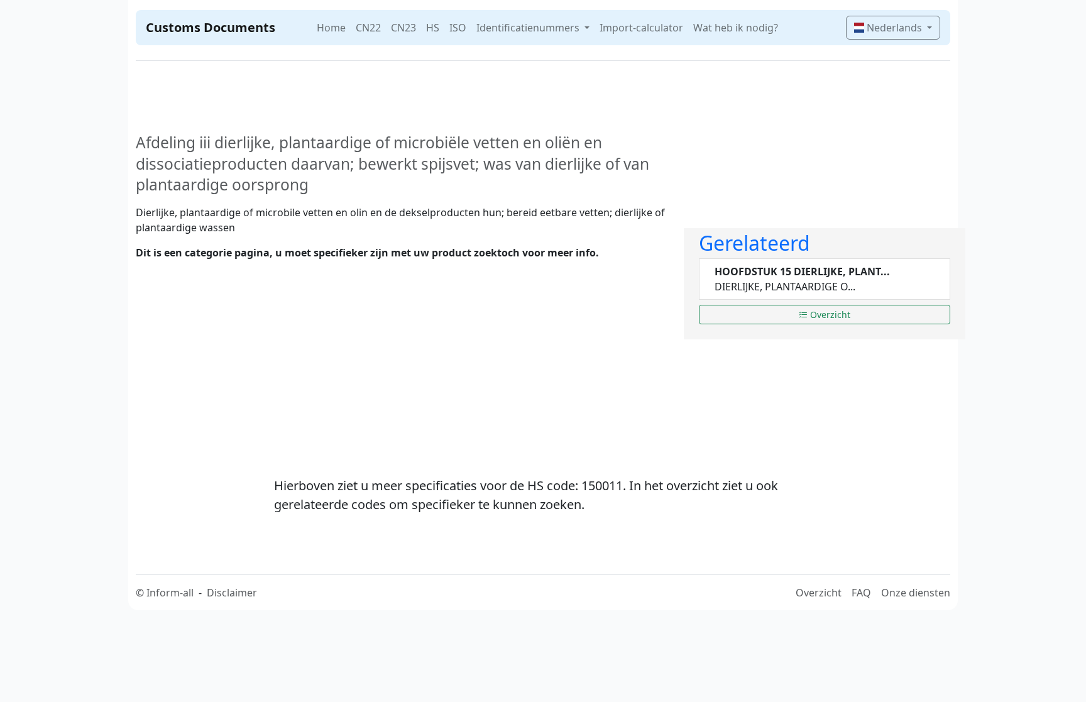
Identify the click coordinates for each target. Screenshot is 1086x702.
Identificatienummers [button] (529, 28)
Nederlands (894, 28)
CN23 (403, 28)
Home (331, 28)
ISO (457, 28)
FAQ (861, 593)
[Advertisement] (402, 358)
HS (432, 28)
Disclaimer (232, 593)
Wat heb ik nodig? (735, 28)
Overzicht (829, 315)
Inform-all (170, 593)
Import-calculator (641, 28)
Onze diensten (915, 593)
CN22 (368, 28)
